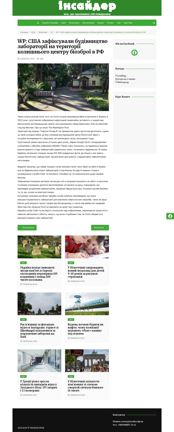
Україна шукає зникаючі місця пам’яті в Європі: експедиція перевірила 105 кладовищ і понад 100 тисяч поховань (38, 273)
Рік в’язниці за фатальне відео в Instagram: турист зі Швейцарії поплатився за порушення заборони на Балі (39, 330)
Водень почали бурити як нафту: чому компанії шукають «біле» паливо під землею (85, 329)
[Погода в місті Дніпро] (134, 75)
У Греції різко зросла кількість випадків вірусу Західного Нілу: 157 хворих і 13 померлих (38, 386)
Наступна (99, 227)
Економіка (88, 22)
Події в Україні (50, 22)
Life (119, 22)
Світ (63, 22)
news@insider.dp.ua (132, 421)
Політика (74, 22)
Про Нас (128, 22)
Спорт (100, 22)
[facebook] (134, 53)
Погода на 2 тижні (125, 79)
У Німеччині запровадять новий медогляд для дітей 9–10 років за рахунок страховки (86, 272)
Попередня (28, 227)
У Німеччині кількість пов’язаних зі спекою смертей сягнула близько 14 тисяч (85, 386)
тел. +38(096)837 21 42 (124, 424)
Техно (110, 22)
